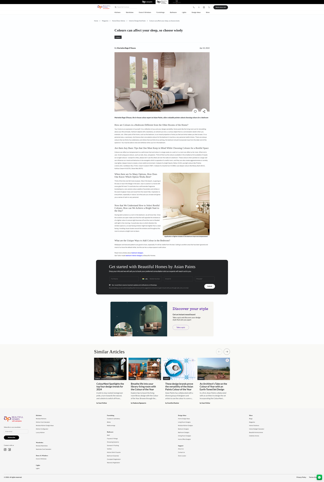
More (208, 12)
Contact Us (181, 452)
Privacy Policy (301, 477)
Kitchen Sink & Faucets (114, 452)
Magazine (252, 422)
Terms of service (314, 477)
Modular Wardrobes (42, 445)
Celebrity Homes (254, 436)
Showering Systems (113, 442)
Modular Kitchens (41, 418)
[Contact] (194, 7)
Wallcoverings (111, 425)
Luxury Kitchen (40, 432)
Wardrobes (129, 12)
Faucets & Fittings (112, 438)
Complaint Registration (114, 459)
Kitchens (117, 12)
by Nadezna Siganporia (138, 403)
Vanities (109, 449)
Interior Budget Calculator (256, 429)
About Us (181, 449)
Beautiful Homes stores (256, 432)
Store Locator (182, 456)
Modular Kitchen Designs (185, 425)
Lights (184, 12)
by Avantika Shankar (172, 403)
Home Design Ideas (184, 418)
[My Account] (199, 7)
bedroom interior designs (134, 255)
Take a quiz (180, 327)
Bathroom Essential (113, 456)
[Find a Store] (204, 7)
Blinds (109, 422)
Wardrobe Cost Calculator (43, 449)
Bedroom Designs (183, 429)
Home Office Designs (184, 439)
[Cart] (209, 7)
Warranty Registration (113, 462)
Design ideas (196, 12)
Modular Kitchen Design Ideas (45, 425)
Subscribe (11, 437)
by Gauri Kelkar (101, 403)
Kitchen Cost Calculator (43, 422)
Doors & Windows (145, 12)
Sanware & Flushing (113, 445)
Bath (108, 435)
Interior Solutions (254, 425)
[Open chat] (319, 477)
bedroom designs (137, 253)
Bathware (173, 12)
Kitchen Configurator (42, 429)
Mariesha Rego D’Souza (126, 48)
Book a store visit (221, 7)
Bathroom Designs (183, 432)
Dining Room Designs (184, 436)
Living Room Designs (184, 422)
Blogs (250, 418)
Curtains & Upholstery (113, 418)
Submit (209, 286)
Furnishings (160, 12)
